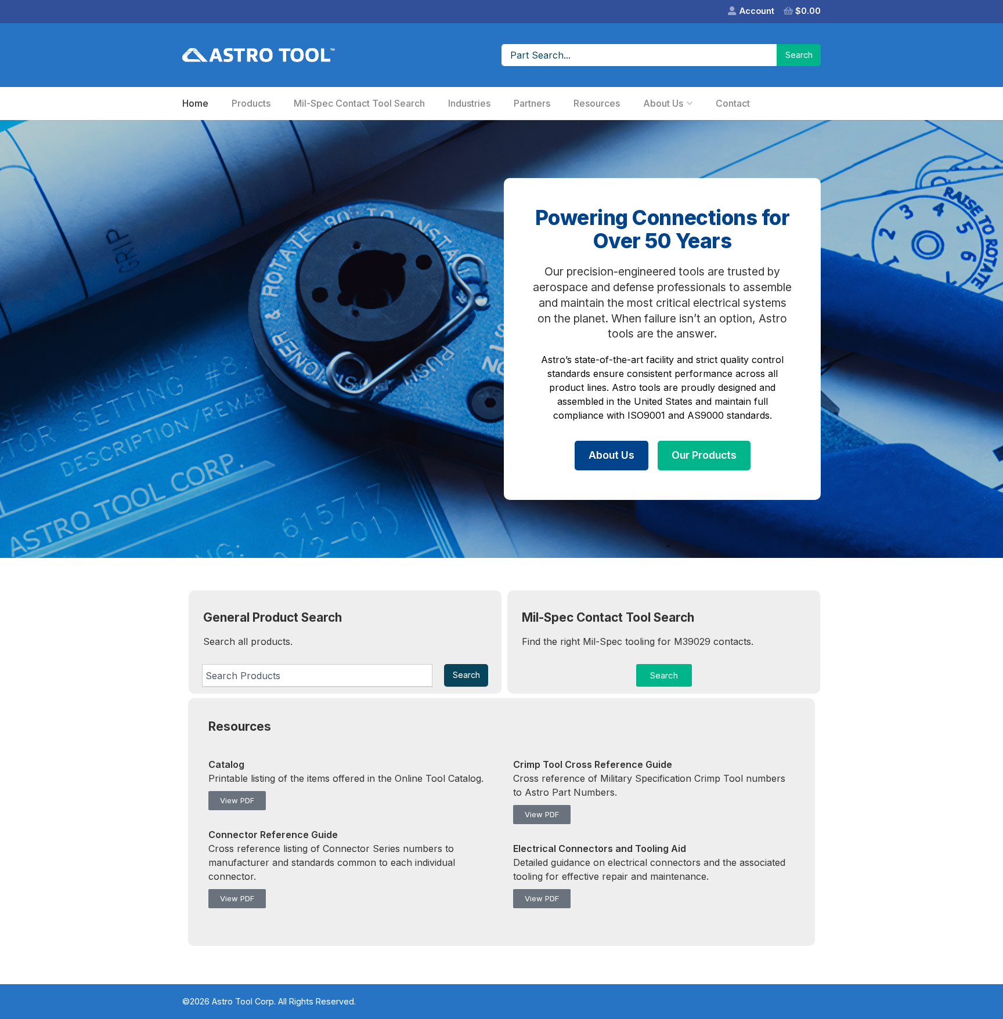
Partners (532, 103)
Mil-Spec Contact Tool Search (359, 103)
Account (756, 11)
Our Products (704, 455)
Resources (596, 103)
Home (195, 103)
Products (251, 103)
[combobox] (317, 675)
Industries (469, 103)
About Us (663, 103)
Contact (733, 103)
